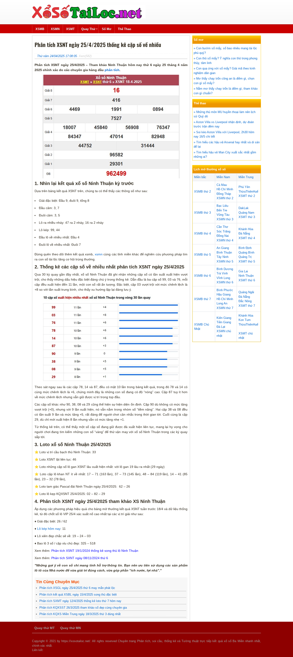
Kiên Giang (224, 318)
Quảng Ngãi (246, 292)
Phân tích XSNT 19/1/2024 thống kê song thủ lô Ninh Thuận (94, 550)
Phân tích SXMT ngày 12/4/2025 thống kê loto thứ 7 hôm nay (80, 601)
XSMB (39, 29)
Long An (222, 303)
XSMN (55, 29)
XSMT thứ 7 (247, 305)
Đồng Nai (223, 235)
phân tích (112, 70)
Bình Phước (225, 290)
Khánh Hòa (246, 229)
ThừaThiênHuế (248, 191)
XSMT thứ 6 (247, 280)
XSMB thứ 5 (202, 254)
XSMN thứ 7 (225, 308)
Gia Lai (243, 271)
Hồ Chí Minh (225, 189)
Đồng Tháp (224, 194)
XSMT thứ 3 (247, 217)
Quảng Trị (245, 257)
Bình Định (245, 248)
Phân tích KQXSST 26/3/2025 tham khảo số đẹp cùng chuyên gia (83, 607)
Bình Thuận (224, 252)
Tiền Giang (224, 322)
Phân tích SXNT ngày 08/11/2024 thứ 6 (79, 558)
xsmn (98, 254)
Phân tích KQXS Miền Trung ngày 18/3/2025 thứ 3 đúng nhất (80, 614)
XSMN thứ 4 (225, 240)
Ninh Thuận (246, 275)
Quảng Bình (246, 252)
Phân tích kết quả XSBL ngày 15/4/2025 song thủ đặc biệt (78, 594)
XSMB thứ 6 (202, 275)
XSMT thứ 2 (247, 196)
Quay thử (88, 29)
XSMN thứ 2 (225, 198)
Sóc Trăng (223, 231)
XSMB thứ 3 (202, 212)
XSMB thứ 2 (202, 191)
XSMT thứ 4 (247, 238)
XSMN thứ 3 (225, 219)
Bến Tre (222, 210)
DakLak (244, 208)
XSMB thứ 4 (202, 233)
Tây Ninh (222, 257)
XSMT (70, 29)
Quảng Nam (246, 212)
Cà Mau (222, 185)
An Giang (223, 248)
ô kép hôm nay (49, 528)
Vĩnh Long (223, 278)
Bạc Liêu (222, 205)
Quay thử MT (44, 628)
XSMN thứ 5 (225, 261)
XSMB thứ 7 (202, 299)
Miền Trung (246, 177)
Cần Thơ (222, 227)
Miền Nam (223, 177)
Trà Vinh (222, 273)
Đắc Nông (245, 301)
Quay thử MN (70, 628)
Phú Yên (244, 187)
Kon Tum (245, 320)
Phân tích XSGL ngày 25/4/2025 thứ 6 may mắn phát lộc (77, 588)
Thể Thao (124, 29)
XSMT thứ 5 (247, 261)
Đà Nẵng (244, 233)
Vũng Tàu (223, 214)
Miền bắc (200, 177)
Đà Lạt (221, 326)
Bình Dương (225, 269)
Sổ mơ (106, 29)
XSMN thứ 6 (225, 282)
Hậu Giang (224, 294)
